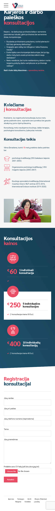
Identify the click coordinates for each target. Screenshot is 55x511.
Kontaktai (28, 502)
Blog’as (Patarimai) (41, 499)
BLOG (29, 499)
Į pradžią (37, 502)
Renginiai (18, 502)
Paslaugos (20, 499)
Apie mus (11, 499)
